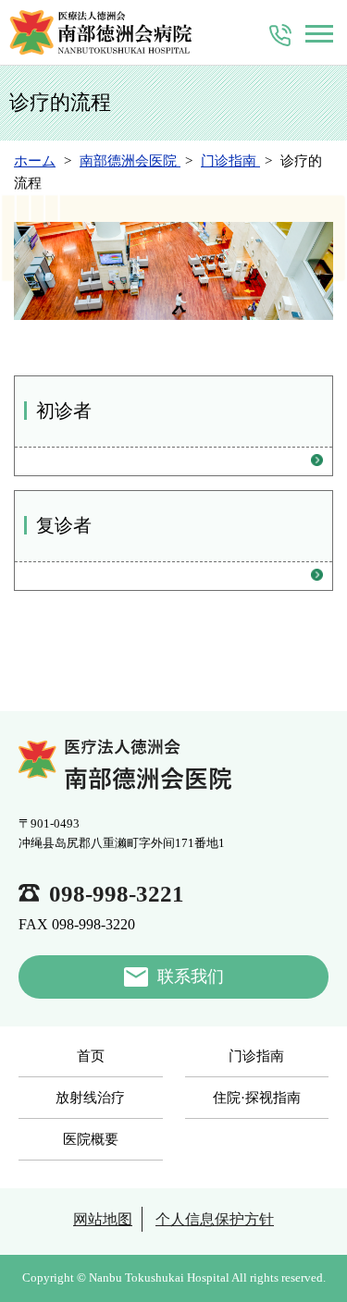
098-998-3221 (116, 893)
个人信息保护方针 (214, 1219)
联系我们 (190, 976)
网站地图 (102, 1219)
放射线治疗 (90, 1097)
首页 (91, 1056)
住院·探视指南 (257, 1097)
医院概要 (90, 1139)
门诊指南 (256, 1056)
